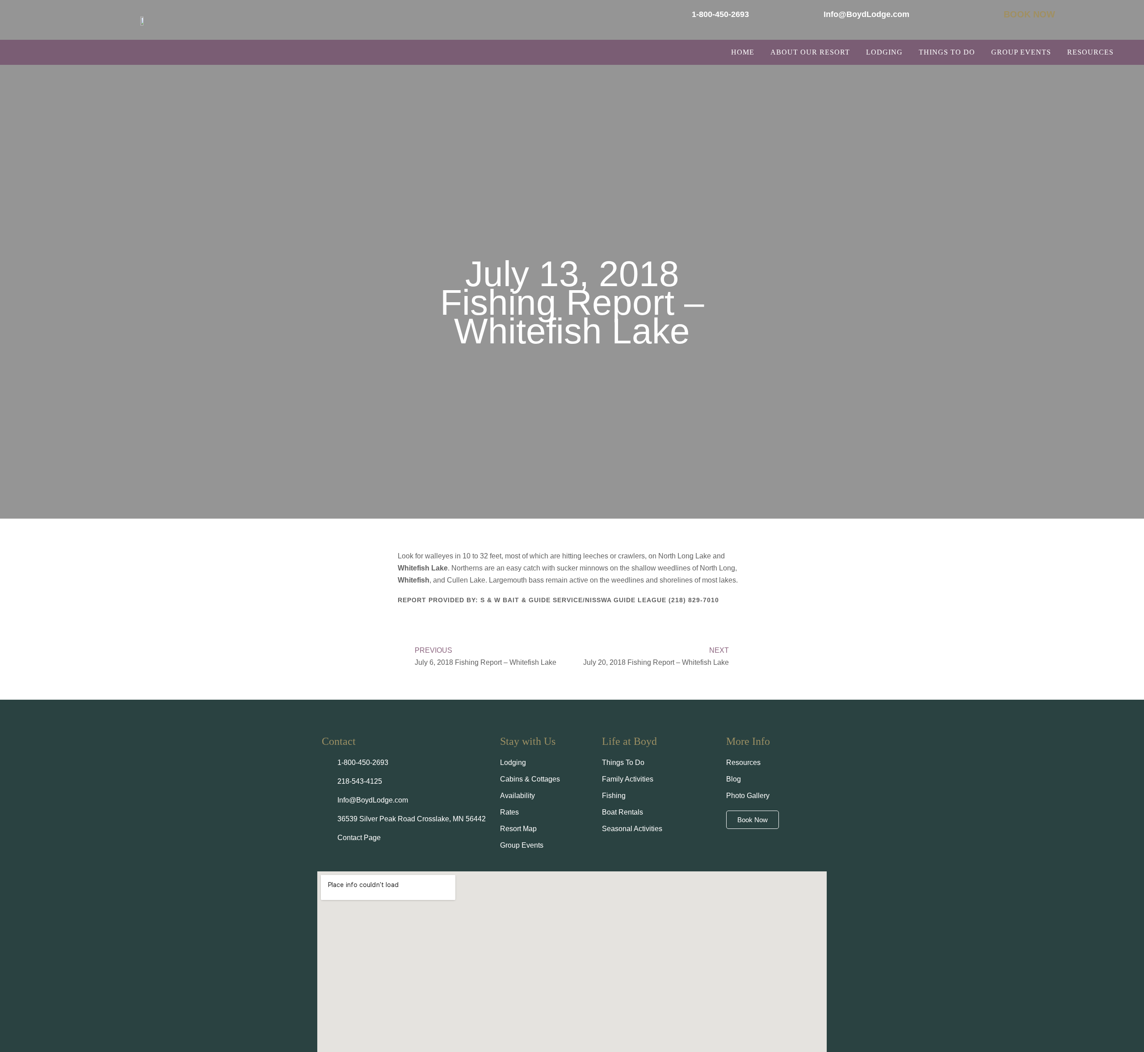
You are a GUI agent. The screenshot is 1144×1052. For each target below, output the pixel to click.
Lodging (884, 52)
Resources (1090, 52)
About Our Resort (810, 52)
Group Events (1021, 52)
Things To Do (947, 52)
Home (742, 52)
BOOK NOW (1029, 14)
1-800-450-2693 (720, 14)
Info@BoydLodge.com (866, 14)
